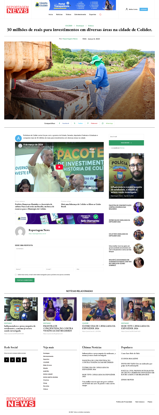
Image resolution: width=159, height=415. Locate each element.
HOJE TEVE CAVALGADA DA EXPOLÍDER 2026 (118, 235)
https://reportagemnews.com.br (37, 233)
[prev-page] (136, 157)
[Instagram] (12, 359)
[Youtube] (24, 359)
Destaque (80, 26)
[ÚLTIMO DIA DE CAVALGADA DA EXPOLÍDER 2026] (138, 221)
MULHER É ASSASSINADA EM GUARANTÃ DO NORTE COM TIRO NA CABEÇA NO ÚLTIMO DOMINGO (120, 262)
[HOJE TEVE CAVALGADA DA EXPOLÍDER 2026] (138, 235)
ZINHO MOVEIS (127, 380)
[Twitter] (18, 359)
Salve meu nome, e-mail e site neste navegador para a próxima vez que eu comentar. (44, 274)
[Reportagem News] (20, 232)
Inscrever (125, 143)
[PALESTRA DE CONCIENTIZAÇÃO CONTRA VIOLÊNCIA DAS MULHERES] (138, 207)
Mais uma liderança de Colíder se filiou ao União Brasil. (81, 205)
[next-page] (140, 157)
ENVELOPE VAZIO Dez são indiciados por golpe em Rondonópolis (136, 365)
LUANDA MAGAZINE (129, 358)
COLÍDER (68, 26)
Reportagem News (70, 39)
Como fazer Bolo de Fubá (130, 353)
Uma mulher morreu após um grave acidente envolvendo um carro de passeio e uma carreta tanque (120, 248)
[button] (100, 14)
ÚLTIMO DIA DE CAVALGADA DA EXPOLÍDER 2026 (119, 221)
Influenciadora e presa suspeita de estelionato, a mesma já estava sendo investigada (126, 190)
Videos (91, 26)
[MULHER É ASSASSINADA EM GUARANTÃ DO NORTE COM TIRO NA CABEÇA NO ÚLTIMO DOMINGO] (138, 262)
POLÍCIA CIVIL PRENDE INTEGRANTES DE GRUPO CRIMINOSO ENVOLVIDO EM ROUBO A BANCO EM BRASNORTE (137, 373)
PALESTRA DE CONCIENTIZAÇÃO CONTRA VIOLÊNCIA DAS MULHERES (120, 207)
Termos (122, 148)
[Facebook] (6, 359)
